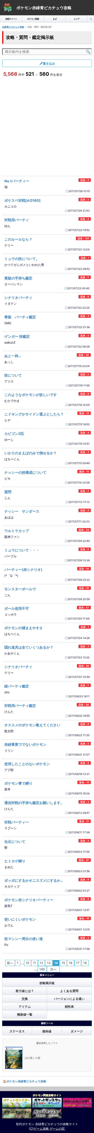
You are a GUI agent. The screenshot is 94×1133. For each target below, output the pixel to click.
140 (42, 969)
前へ (10, 963)
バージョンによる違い (69, 998)
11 (34, 963)
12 (41, 963)
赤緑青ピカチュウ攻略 (13, 27)
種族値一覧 (24, 1014)
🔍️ (91, 18)
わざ (55, 18)
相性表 (69, 1006)
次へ (53, 969)
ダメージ (77, 1031)
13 (48, 963)
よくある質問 (69, 991)
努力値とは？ (25, 991)
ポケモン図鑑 (33, 18)
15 (63, 963)
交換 (25, 998)
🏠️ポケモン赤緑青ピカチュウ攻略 (24, 1081)
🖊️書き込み (47, 63)
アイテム (25, 1006)
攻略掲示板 (47, 983)
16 (70, 963)
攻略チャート (11, 18)
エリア (77, 18)
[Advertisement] (47, 127)
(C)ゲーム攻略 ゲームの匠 (47, 1128)
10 (27, 963)
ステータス (17, 1031)
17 (77, 963)
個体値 (46, 1031)
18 (85, 963)
